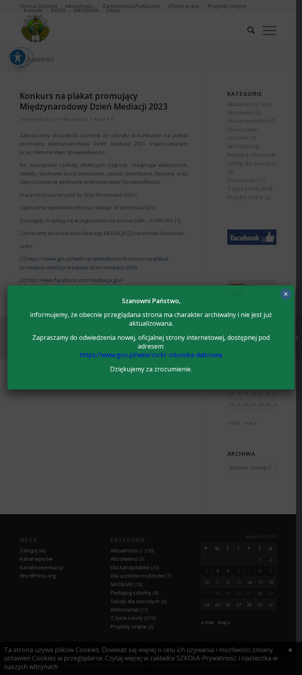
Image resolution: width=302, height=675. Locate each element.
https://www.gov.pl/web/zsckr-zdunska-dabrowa (151, 355)
